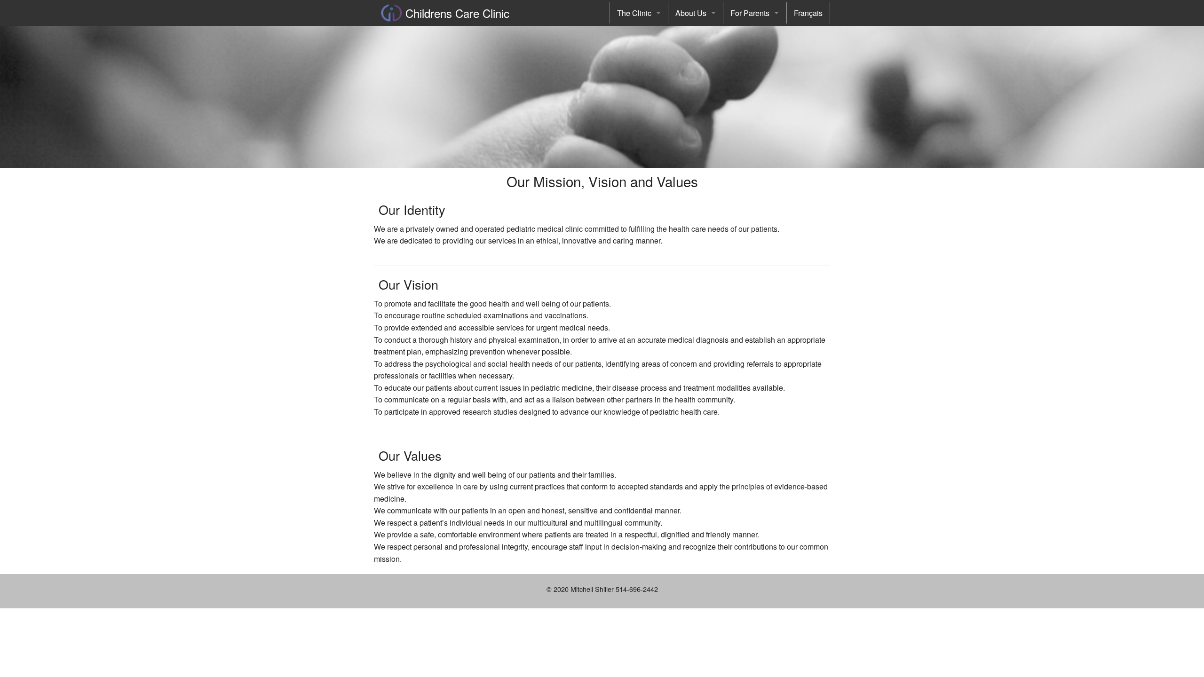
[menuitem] (639, 13)
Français (808, 13)
